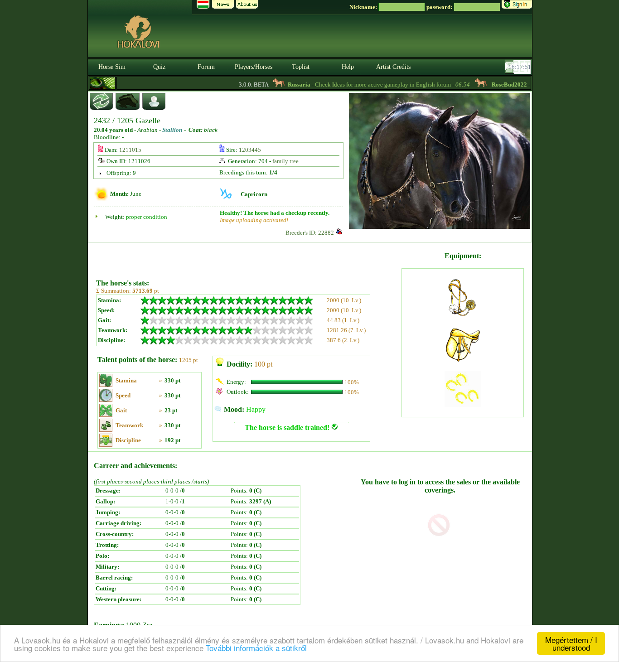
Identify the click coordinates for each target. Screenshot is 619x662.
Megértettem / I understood (571, 643)
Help (348, 66)
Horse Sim (112, 66)
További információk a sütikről (256, 647)
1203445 (250, 149)
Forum (206, 66)
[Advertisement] (248, 257)
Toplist (301, 66)
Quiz (159, 66)
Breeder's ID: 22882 (309, 232)
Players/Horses (253, 66)
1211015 (130, 149)
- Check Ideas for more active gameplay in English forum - (369, 84)
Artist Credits (393, 66)
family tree (285, 161)
